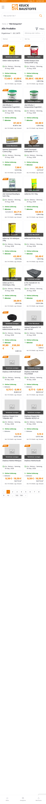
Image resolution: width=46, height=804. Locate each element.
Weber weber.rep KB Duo (11, 60)
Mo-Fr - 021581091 (37, 1)
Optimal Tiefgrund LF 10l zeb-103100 (32, 328)
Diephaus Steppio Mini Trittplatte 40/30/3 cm (31, 417)
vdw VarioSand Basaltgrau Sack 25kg (11, 195)
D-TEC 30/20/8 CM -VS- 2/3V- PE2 (32, 284)
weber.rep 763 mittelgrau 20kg (11, 239)
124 (21, 495)
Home (4, 24)
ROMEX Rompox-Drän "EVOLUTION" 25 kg (31, 62)
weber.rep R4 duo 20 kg (32, 238)
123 (17, 495)
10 (8, 495)
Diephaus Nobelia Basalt (32, 460)
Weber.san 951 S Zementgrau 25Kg (9, 284)
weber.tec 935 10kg (31, 194)
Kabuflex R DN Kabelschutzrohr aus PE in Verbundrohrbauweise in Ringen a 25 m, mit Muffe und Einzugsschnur (11, 328)
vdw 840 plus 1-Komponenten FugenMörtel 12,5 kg (33, 106)
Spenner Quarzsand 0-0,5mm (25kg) (10, 150)
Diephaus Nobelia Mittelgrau (12, 460)
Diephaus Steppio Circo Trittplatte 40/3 (10, 417)
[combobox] (33, 33)
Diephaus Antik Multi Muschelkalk (31, 373)
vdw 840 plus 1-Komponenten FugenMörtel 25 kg (12, 106)
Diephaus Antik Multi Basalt (12, 372)
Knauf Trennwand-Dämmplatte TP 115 (31, 150)
